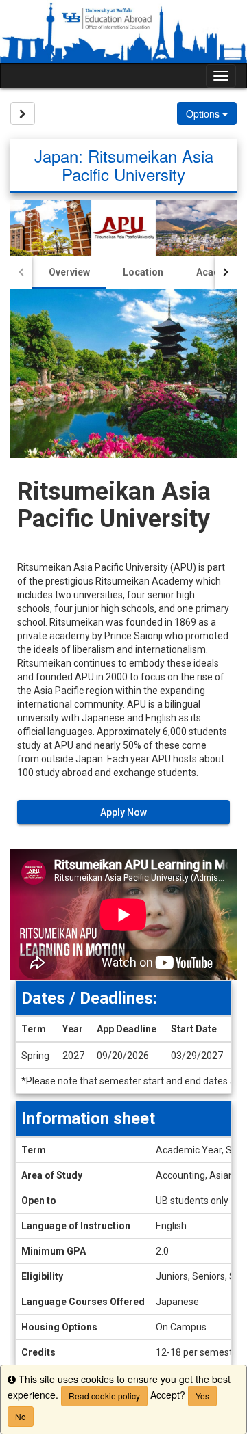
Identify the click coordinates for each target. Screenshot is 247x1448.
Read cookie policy (104, 1396)
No (20, 1416)
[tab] (69, 272)
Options (204, 113)
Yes (202, 1396)
